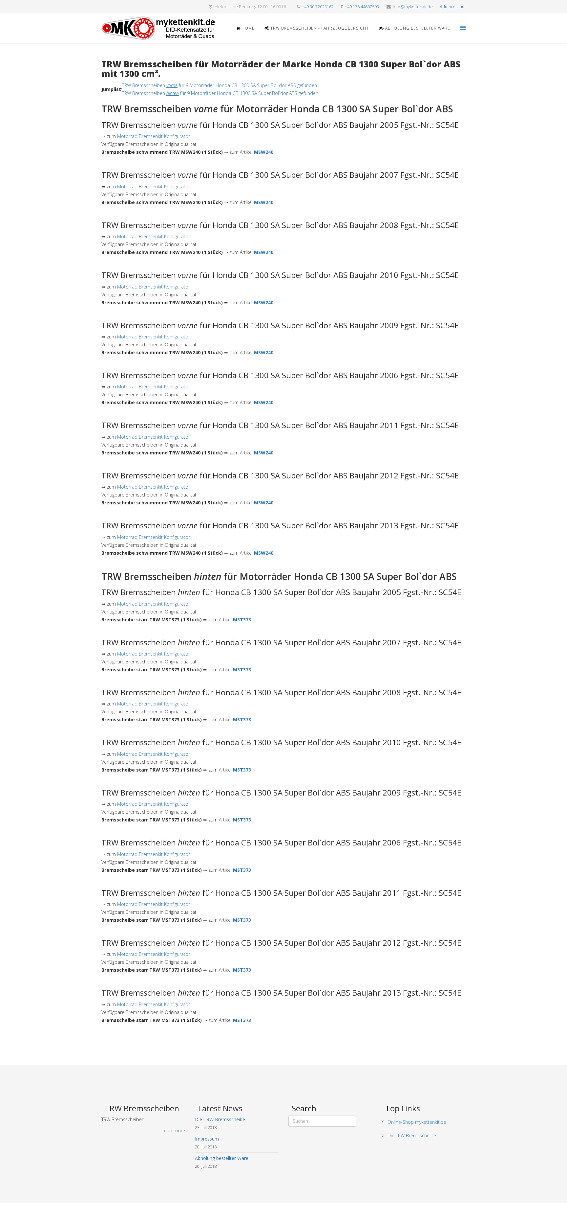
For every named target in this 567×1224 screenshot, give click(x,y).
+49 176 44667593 (362, 7)
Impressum (455, 7)
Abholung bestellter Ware (417, 28)
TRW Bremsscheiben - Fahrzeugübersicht (319, 28)
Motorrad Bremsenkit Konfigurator (153, 136)
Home (247, 28)
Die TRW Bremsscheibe (411, 1135)
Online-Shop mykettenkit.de (416, 1122)
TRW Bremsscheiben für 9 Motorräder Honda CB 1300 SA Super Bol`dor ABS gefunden (219, 85)
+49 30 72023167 (318, 7)
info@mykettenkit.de (413, 7)
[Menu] (463, 27)
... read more (171, 1130)
